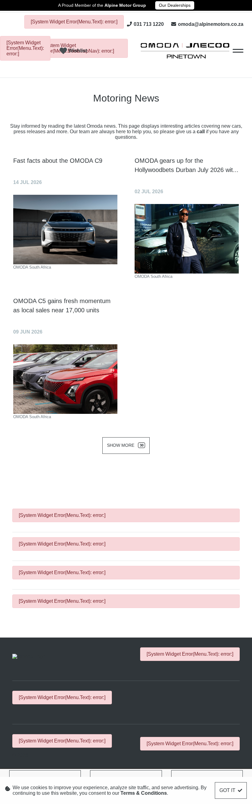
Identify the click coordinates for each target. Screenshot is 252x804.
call (201, 131)
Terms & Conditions (143, 793)
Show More (125, 445)
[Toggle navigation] (238, 51)
